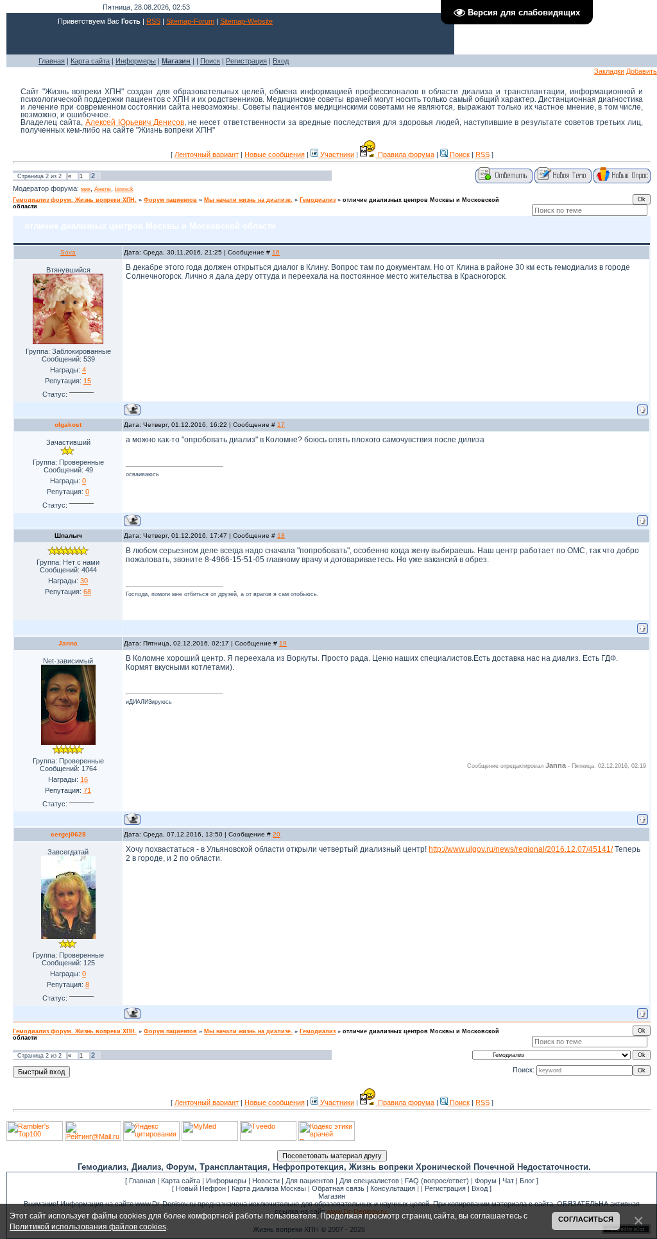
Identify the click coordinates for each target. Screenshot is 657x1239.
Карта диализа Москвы (269, 1188)
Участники (336, 154)
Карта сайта (90, 61)
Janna (68, 643)
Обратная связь (338, 1188)
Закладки (609, 71)
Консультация (392, 1188)
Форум (486, 1181)
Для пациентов (310, 1181)
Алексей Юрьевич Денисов (134, 122)
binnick (124, 189)
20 (276, 834)
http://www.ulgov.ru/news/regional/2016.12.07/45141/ (521, 849)
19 (283, 643)
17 (281, 424)
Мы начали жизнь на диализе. (248, 200)
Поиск (210, 61)
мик (85, 189)
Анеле (102, 189)
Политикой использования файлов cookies (88, 1226)
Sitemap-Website (246, 21)
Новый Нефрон (201, 1188)
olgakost (68, 424)
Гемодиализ (318, 200)
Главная (51, 61)
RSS (153, 21)
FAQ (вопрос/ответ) (437, 1181)
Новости (266, 1181)
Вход (281, 61)
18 (281, 535)
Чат (508, 1181)
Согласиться (585, 1219)
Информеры (135, 61)
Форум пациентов (170, 200)
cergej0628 (68, 834)
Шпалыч (68, 535)
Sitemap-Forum (190, 21)
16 (276, 252)
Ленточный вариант (207, 154)
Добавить (641, 71)
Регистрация (246, 61)
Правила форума (405, 154)
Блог (527, 1181)
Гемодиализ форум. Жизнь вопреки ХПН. (75, 200)
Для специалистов (369, 1181)
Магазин (331, 1196)
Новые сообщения (274, 154)
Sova (68, 252)
